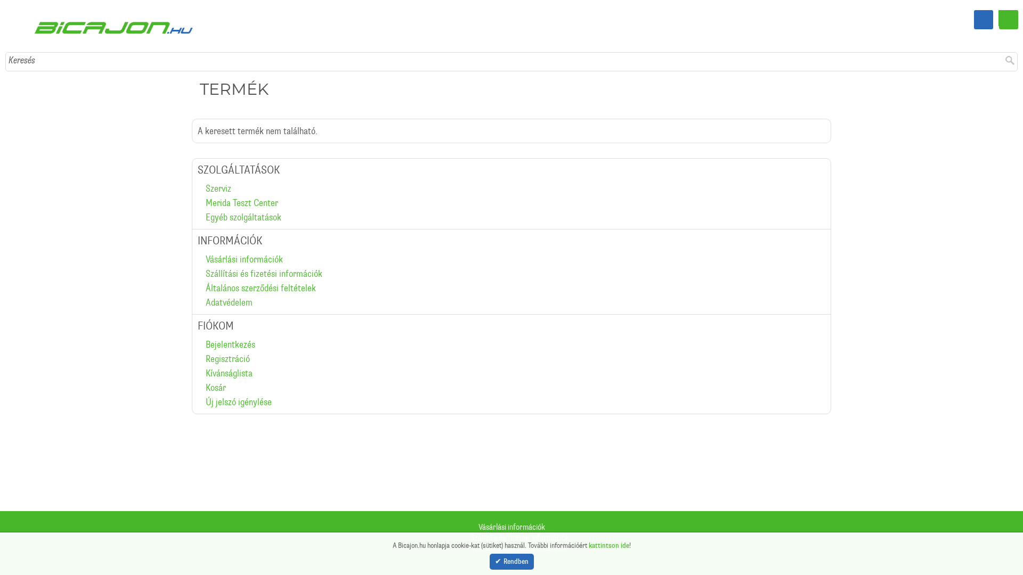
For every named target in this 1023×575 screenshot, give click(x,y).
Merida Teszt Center (242, 182)
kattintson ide (609, 544)
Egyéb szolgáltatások (243, 197)
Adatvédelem (229, 282)
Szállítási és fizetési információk (264, 253)
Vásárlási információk (244, 239)
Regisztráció (228, 338)
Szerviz (218, 168)
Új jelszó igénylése (239, 382)
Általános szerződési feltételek (261, 268)
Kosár (216, 367)
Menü (1008, 19)
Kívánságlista (229, 353)
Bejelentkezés (230, 324)
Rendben (516, 561)
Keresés (22, 40)
